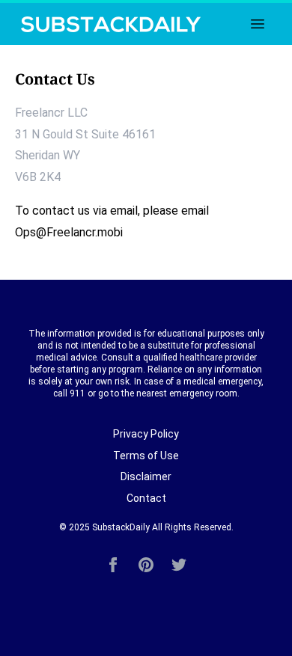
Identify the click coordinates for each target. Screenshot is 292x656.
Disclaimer (146, 476)
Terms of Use (146, 456)
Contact (146, 498)
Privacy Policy (146, 434)
